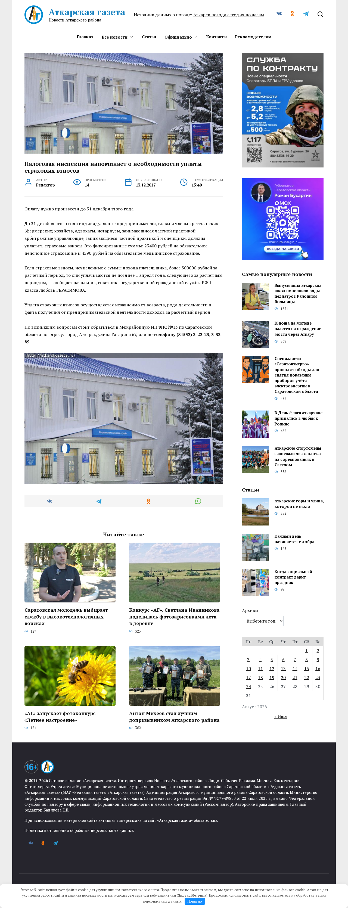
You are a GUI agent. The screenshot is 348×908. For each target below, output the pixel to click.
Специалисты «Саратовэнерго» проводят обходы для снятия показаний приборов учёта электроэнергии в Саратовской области (297, 375)
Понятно (194, 901)
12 (271, 668)
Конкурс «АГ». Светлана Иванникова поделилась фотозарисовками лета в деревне (174, 616)
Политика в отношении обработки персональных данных (79, 830)
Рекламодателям (253, 36)
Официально (178, 37)
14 (295, 668)
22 (306, 677)
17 (248, 677)
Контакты (216, 36)
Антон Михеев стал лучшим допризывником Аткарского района (174, 716)
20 (283, 677)
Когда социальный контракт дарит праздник (293, 577)
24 (248, 686)
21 (295, 677)
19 (271, 677)
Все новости (115, 37)
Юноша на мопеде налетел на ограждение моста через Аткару (298, 329)
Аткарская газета (87, 12)
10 (248, 668)
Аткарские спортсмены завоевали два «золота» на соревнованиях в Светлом (298, 456)
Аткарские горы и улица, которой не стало (299, 503)
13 (283, 668)
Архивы (250, 610)
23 (317, 677)
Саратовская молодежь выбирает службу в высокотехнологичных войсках (66, 616)
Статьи (149, 36)
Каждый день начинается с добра (294, 539)
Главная (85, 36)
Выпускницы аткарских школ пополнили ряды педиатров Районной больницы (298, 293)
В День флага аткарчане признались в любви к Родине (298, 419)
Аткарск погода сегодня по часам (228, 15)
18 (260, 677)
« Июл (280, 716)
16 (317, 668)
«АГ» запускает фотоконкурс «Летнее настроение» (59, 716)
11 (260, 668)
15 (306, 668)
